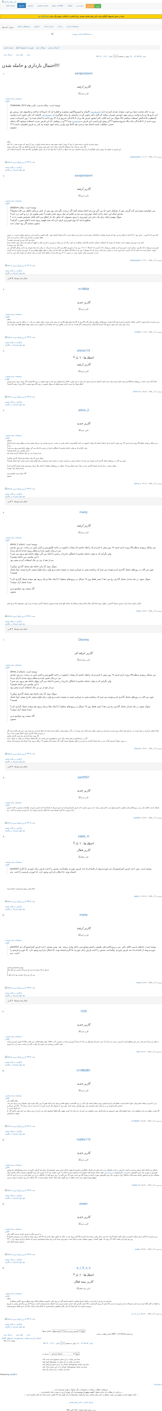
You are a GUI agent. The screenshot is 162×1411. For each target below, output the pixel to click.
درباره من (80, 5)
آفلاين (7, 101)
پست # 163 (30, 1254)
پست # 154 (30, 488)
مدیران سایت (49, 26)
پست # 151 (30, 265)
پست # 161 (30, 1126)
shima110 (83, 350)
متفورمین (126, 1172)
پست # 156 (30, 753)
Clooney (83, 639)
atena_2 (83, 410)
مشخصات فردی (73, 26)
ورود (97, 6)
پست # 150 (30, 162)
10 (100, 56)
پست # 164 (30, 1318)
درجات (60, 26)
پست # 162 (30, 1190)
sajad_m (83, 836)
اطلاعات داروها (57, 5)
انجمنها (21, 5)
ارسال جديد (8, 54)
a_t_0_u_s (83, 1267)
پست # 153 (30, 396)
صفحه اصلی (10, 5)
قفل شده (19, 54)
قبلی (110, 56)
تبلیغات (69, 5)
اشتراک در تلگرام (11, 170)
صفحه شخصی (42, 5)
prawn (83, 1203)
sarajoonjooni (83, 73)
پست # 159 (30, 987)
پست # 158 (30, 901)
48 (138, 56)
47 (135, 56)
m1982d (83, 288)
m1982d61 (84, 1070)
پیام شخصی (9, 98)
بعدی (144, 56)
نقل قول (22, 170)
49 (140, 56)
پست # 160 (30, 1056)
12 (131, 56)
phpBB (12, 1374)
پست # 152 (30, 337)
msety (83, 512)
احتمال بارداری (53, 47)
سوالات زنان (40, 47)
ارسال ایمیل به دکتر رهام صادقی (81, 1402)
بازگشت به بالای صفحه (13, 167)
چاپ (28, 54)
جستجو (30, 5)
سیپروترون (95, 111)
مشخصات (18, 98)
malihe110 (83, 1139)
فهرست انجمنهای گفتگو (24, 47)
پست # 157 (30, 822)
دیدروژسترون (109, 1172)
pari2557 (83, 777)
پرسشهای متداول (24, 26)
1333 (83, 1011)
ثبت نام (90, 6)
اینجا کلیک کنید (43, 16)
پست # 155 (30, 616)
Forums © (158, 1384)
